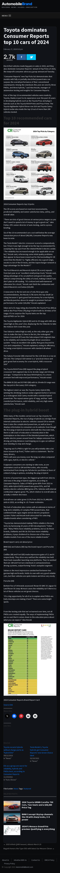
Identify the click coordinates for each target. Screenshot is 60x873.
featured (27, 788)
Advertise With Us (20, 860)
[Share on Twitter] (31, 57)
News (16, 788)
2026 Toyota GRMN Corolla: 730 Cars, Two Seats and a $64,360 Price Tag (37, 805)
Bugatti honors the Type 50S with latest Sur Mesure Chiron (27, 848)
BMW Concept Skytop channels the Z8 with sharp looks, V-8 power (37, 817)
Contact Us (35, 860)
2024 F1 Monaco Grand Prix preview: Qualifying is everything (38, 827)
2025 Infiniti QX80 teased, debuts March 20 (23, 844)
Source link (8, 705)
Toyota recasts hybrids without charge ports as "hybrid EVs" (14, 750)
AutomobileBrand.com (24, 867)
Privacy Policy (9, 863)
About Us (5, 860)
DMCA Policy (49, 860)
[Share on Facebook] (21, 57)
